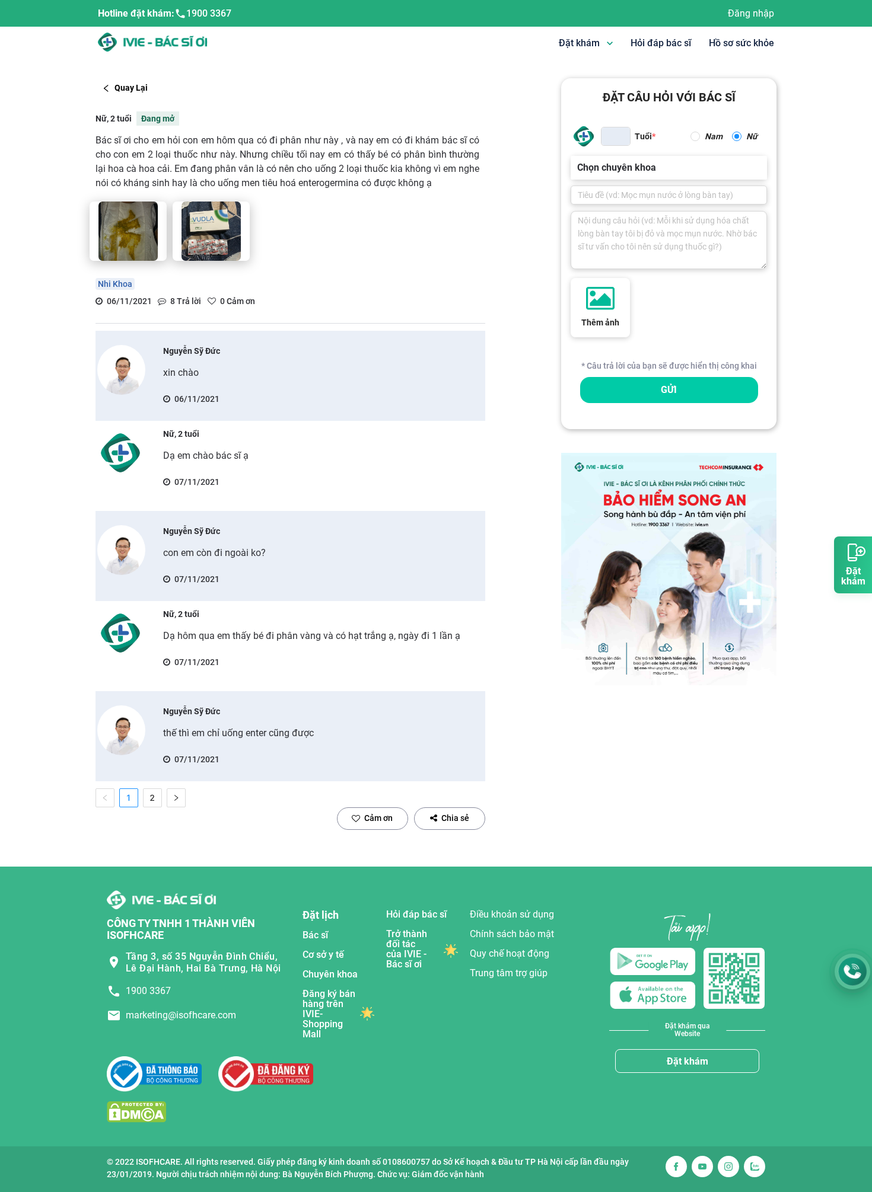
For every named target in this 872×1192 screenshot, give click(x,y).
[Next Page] (176, 797)
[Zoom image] (128, 231)
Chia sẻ (455, 818)
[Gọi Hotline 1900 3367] (852, 971)
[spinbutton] (616, 136)
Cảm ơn (378, 818)
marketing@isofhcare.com (181, 1015)
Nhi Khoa (115, 284)
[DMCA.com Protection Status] (136, 1111)
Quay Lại (131, 87)
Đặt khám (687, 1061)
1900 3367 (208, 13)
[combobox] (578, 168)
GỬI (669, 389)
